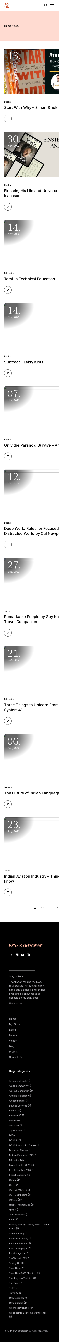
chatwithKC (15, 1120)
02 (42, 907)
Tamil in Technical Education (29, 279)
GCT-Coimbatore (18, 1194)
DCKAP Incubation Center (22, 1145)
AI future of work (18, 1081)
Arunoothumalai (17, 1100)
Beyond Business (18, 1105)
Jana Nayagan (16, 1214)
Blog (11, 1046)
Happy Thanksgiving (19, 1204)
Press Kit (14, 1051)
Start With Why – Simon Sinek (30, 107)
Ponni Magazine (17, 1253)
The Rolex (14, 1283)
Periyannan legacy (18, 1238)
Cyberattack (15, 1130)
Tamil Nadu (15, 1268)
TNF (11, 1288)
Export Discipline (17, 1174)
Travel (7, 611)
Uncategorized (17, 1297)
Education (9, 273)
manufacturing (16, 1233)
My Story (14, 1024)
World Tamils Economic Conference (28, 1312)
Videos (13, 1040)
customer (14, 1125)
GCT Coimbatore (18, 1189)
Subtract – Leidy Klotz (24, 362)
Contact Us (15, 1057)
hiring (12, 1209)
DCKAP (13, 1140)
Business (13, 1115)
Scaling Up (14, 1263)
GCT (11, 1185)
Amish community (18, 1085)
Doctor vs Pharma (18, 1150)
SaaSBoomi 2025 (18, 1258)
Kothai (12, 1219)
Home (12, 1018)
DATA (12, 1135)
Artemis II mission (18, 1095)
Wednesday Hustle (19, 1307)
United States (16, 1302)
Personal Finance (18, 1243)
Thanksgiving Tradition (20, 1278)
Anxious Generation (19, 1090)
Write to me (15, 1003)
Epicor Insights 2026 (19, 1165)
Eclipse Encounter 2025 (21, 1155)
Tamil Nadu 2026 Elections (22, 1273)
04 (57, 907)
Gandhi (12, 1180)
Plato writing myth (18, 1248)
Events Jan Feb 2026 (20, 1170)
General (8, 787)
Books (7, 101)
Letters (13, 1035)
